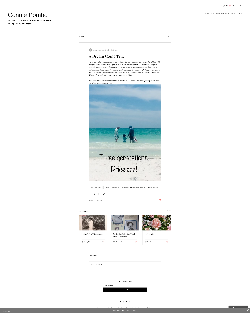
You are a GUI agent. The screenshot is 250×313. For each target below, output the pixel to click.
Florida (107, 187)
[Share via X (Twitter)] (94, 194)
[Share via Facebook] (90, 194)
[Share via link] (104, 194)
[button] (168, 36)
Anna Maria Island (95, 187)
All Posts (81, 36)
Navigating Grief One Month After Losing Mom (124, 235)
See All (169, 211)
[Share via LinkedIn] (99, 194)
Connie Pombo (28, 15)
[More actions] (160, 50)
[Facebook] (221, 6)
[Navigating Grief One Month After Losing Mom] (125, 222)
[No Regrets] (156, 222)
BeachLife (115, 187)
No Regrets (149, 234)
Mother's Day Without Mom (92, 234)
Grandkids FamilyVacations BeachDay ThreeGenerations (140, 187)
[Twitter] (227, 6)
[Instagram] (224, 6)
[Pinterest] (230, 6)
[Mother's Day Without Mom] (93, 222)
